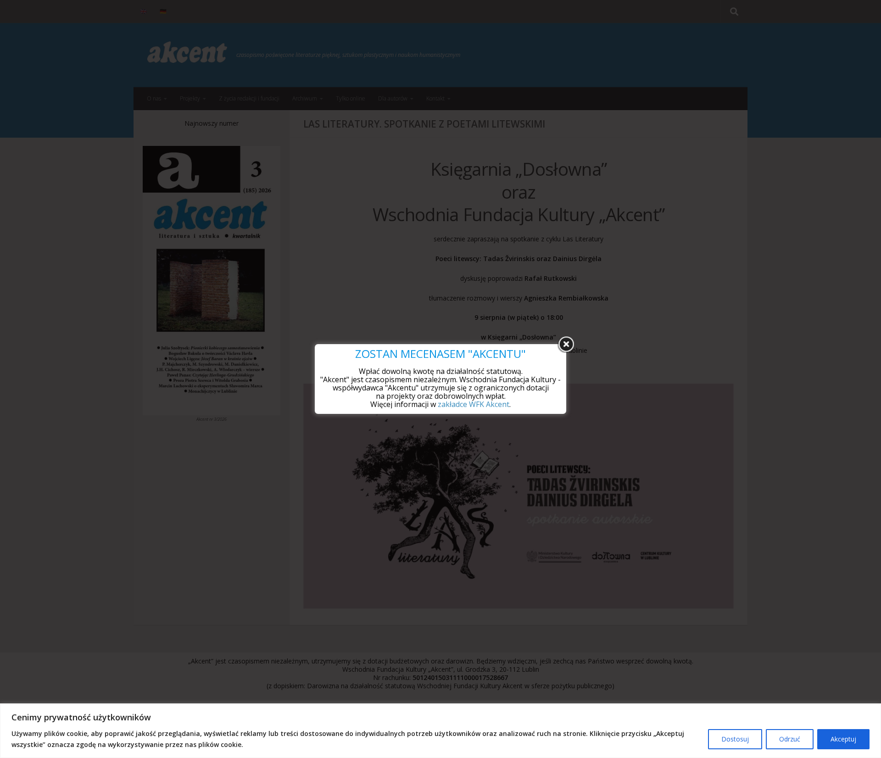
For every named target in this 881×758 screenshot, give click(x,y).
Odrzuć (789, 739)
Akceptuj (843, 739)
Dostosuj (735, 739)
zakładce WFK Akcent (473, 404)
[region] (440, 730)
